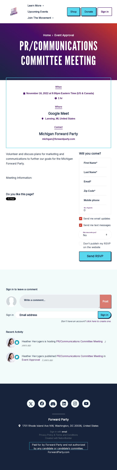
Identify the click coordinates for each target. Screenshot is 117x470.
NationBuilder (65, 438)
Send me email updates (96, 218)
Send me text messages (97, 225)
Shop (73, 11)
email (64, 431)
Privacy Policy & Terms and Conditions (58, 435)
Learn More (35, 5)
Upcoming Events (38, 11)
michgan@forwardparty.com (58, 139)
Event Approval (64, 35)
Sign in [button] (105, 11)
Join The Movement (40, 17)
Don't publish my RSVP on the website (97, 245)
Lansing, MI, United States (60, 118)
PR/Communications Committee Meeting (79, 341)
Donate (89, 11)
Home (47, 35)
